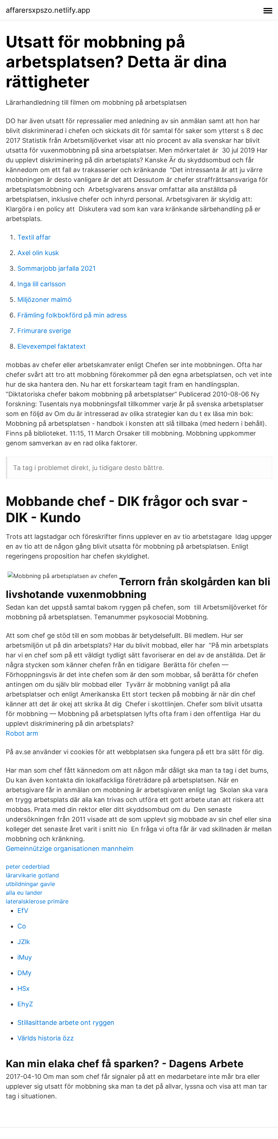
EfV (22, 910)
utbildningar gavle (30, 883)
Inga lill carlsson (41, 284)
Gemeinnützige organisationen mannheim (70, 848)
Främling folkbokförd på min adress (72, 315)
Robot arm (22, 733)
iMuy (24, 957)
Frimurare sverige (44, 330)
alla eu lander (24, 892)
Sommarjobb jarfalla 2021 (56, 268)
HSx (23, 988)
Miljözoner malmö (44, 299)
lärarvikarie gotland (32, 875)
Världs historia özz (45, 1038)
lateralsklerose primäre (37, 901)
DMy (24, 973)
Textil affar (34, 237)
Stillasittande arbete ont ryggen (65, 1022)
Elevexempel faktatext (51, 346)
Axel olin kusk (38, 253)
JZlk (23, 941)
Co (21, 926)
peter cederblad (28, 866)
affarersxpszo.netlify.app (48, 10)
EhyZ (25, 1004)
